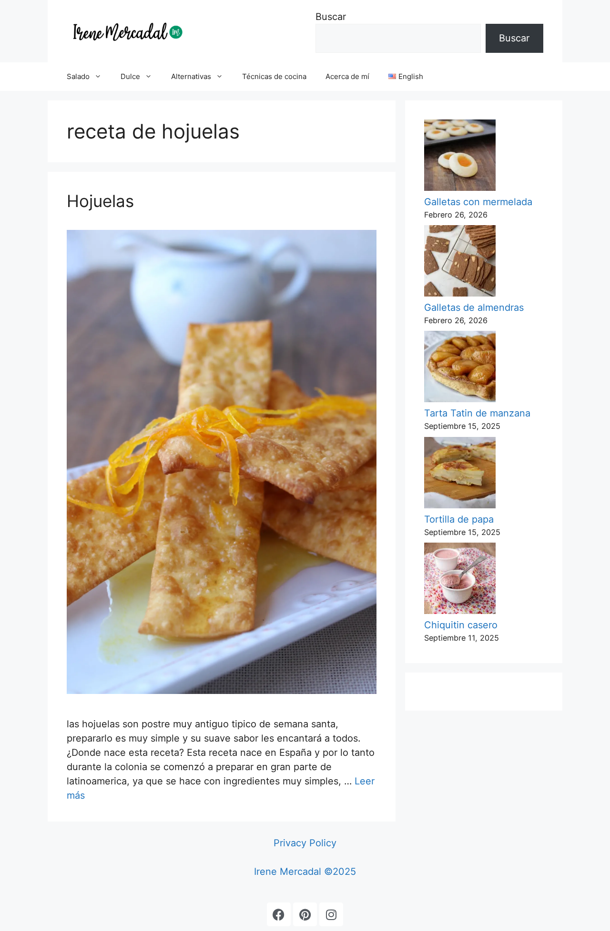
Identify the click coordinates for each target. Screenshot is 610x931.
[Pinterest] (305, 914)
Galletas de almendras (474, 307)
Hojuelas (100, 201)
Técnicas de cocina (274, 76)
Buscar (330, 16)
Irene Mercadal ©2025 (305, 871)
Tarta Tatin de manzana (477, 413)
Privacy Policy (305, 843)
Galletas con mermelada (478, 202)
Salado (78, 76)
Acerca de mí (347, 76)
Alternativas (191, 76)
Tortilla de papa (459, 519)
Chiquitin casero (461, 625)
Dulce (130, 76)
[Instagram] (331, 914)
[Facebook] (279, 914)
